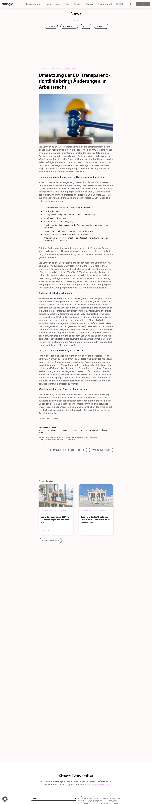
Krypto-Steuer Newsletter (98, 784)
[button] (5, 799)
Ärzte (85, 26)
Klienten (51, 26)
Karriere (89, 4)
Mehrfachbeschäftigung (91, 430)
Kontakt (77, 4)
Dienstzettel (74, 430)
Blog (67, 4)
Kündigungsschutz (59, 430)
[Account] (130, 6)
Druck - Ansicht (76, 450)
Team (48, 4)
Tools (57, 4)
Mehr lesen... (45, 530)
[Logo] (10, 4)
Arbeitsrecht (44, 430)
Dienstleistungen (33, 4)
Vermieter (101, 26)
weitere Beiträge (50, 540)
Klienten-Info (70, 69)
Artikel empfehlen (101, 450)
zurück (57, 450)
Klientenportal (105, 4)
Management (69, 26)
